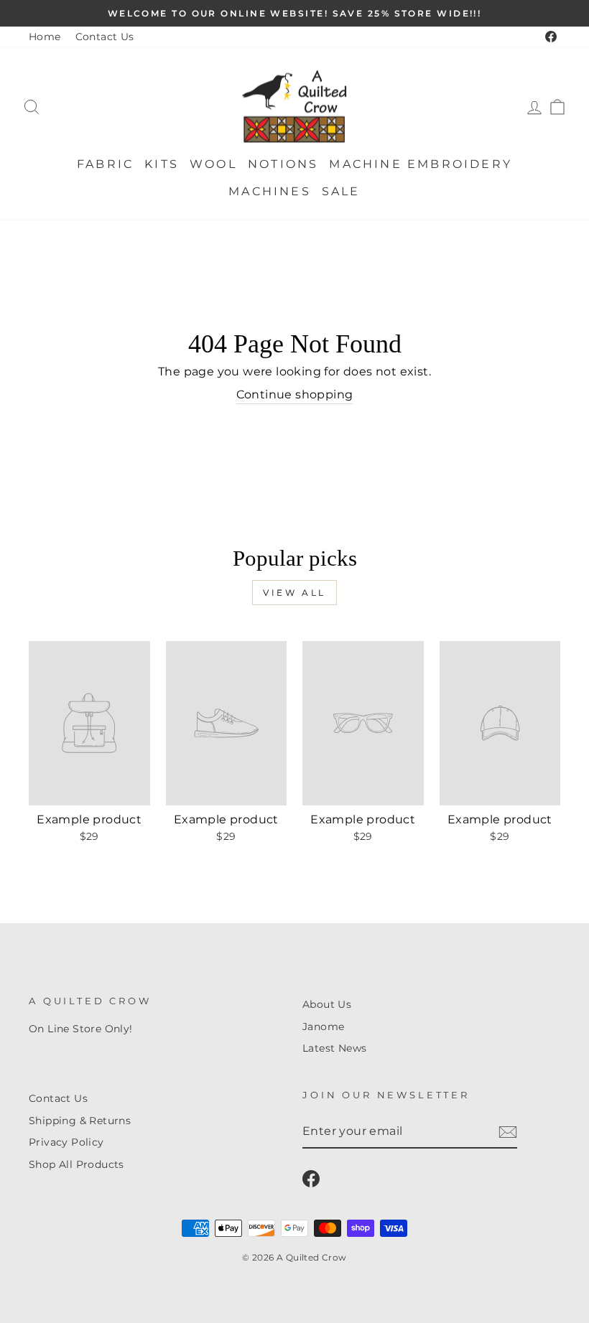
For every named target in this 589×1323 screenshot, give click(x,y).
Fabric (105, 164)
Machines (269, 191)
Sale (341, 191)
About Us (326, 1004)
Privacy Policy (66, 1142)
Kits (161, 164)
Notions (283, 164)
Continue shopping (294, 394)
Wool (213, 164)
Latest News (334, 1048)
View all (294, 592)
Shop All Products (76, 1164)
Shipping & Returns (80, 1120)
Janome (323, 1026)
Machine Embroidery (420, 164)
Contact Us (104, 36)
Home (45, 36)
